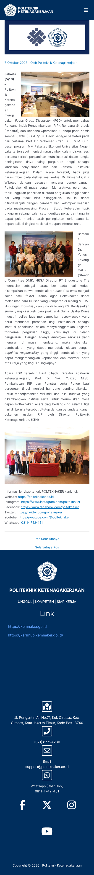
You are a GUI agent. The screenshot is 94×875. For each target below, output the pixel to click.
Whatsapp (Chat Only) (47, 786)
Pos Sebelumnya (47, 539)
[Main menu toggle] (86, 10)
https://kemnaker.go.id (27, 626)
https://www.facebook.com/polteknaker (50, 507)
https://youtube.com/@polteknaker (44, 517)
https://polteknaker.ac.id (36, 497)
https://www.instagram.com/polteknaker (50, 502)
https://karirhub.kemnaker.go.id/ (35, 635)
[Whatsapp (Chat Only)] (47, 775)
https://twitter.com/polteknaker (39, 512)
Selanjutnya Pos (47, 547)
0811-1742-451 (32, 522)
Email (47, 761)
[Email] (47, 750)
